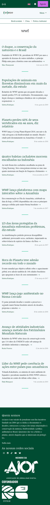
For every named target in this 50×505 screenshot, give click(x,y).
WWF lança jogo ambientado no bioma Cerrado (22, 295)
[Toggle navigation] (35, 4)
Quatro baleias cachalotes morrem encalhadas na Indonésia (24, 158)
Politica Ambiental (40, 21)
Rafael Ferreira (7, 348)
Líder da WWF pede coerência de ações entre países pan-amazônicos (25, 365)
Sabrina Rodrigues (8, 105)
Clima (27, 21)
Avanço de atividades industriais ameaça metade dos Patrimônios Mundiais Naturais (23, 330)
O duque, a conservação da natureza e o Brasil (19, 48)
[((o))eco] (8, 12)
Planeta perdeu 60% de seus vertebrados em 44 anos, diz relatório (20, 123)
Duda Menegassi (7, 382)
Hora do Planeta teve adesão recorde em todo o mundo (20, 261)
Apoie (43, 4)
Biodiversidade (16, 21)
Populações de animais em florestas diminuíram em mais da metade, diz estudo (24, 83)
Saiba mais (6, 442)
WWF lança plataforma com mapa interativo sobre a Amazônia (24, 191)
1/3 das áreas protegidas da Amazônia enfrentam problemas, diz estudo (23, 226)
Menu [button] (42, 12)
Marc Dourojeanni (8, 65)
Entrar (6, 501)
